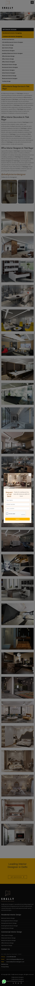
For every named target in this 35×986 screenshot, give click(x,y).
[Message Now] (2, 979)
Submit (17, 519)
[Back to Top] (30, 981)
